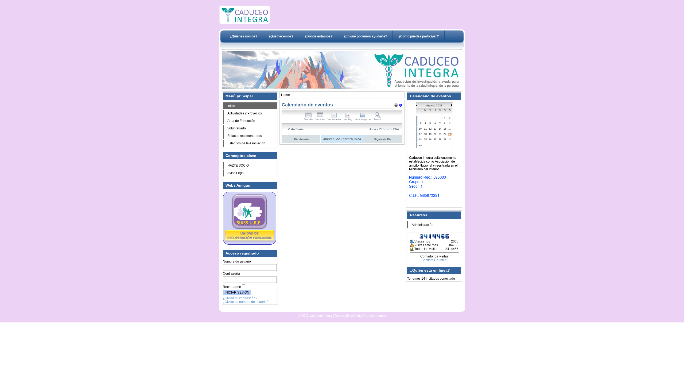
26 (430, 139)
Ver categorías (363, 119)
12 (430, 129)
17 (420, 134)
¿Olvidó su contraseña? (240, 298)
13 (435, 129)
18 (425, 134)
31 (420, 145)
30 (449, 139)
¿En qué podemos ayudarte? (365, 36)
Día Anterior (302, 139)
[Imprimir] (396, 104)
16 (449, 129)
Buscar (378, 119)
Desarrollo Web (327, 309)
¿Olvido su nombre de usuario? (246, 302)
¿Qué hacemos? (281, 36)
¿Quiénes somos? (243, 36)
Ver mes (320, 119)
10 (420, 129)
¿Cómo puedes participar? (418, 36)
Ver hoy (348, 119)
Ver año (308, 119)
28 (440, 139)
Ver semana (334, 119)
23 (449, 134)
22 (445, 134)
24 (420, 139)
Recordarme (232, 287)
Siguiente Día (382, 139)
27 (435, 139)
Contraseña (231, 273)
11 (425, 129)
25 (425, 139)
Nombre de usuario (237, 261)
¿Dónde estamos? (318, 36)
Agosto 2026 (434, 105)
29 (445, 139)
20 (435, 134)
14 (440, 129)
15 (445, 129)
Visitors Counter (434, 260)
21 (440, 134)
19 (430, 134)
